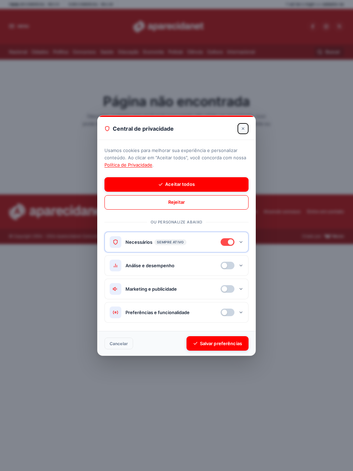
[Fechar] (243, 128)
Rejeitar (176, 202)
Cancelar (119, 343)
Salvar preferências (221, 343)
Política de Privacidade (128, 165)
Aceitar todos (180, 184)
